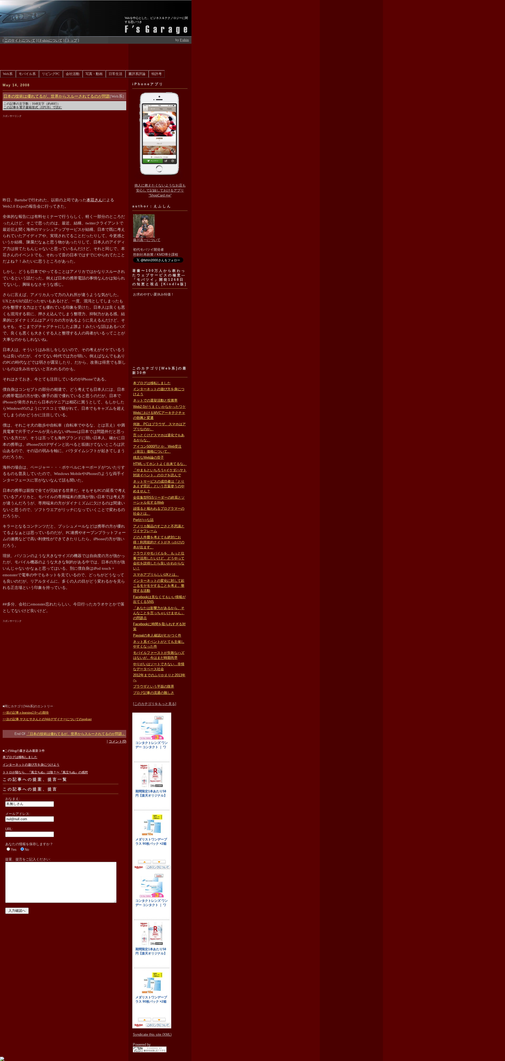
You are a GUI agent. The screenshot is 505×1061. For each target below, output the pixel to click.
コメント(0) (117, 741)
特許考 (157, 74)
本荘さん (94, 200)
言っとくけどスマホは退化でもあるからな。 (158, 437)
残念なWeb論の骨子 (148, 457)
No (27, 850)
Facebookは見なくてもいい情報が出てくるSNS (159, 599)
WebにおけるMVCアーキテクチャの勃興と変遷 (159, 415)
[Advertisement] (95, 56)
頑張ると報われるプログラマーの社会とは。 (158, 511)
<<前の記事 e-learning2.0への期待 (26, 712)
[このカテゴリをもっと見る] (154, 704)
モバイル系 (27, 74)
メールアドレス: (17, 814)
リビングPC (51, 74)
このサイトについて (19, 40)
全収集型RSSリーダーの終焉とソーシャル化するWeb (159, 500)
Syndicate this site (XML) (152, 1035)
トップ (71, 40)
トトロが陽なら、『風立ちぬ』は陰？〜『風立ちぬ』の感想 (45, 772)
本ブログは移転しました (152, 383)
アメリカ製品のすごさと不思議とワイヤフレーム (158, 528)
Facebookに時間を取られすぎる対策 (159, 626)
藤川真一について (146, 240)
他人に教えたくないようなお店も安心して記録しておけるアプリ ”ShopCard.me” (160, 190)
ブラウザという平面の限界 (153, 686)
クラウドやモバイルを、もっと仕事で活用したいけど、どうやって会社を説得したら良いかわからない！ (158, 561)
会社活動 (72, 74)
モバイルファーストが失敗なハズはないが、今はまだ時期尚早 (158, 655)
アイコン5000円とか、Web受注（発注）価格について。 (157, 449)
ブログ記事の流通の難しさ (153, 693)
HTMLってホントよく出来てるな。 (160, 464)
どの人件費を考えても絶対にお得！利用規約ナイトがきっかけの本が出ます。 (158, 542)
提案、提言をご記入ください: (28, 859)
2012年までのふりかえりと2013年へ (159, 677)
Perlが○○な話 (143, 520)
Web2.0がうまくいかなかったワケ (159, 407)
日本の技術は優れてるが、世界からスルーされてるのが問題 (56, 96)
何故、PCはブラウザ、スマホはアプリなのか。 (159, 426)
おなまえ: (12, 799)
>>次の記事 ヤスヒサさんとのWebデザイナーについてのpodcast (47, 719)
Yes (14, 850)
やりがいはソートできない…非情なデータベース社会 (158, 666)
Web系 (8, 74)
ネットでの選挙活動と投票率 (155, 400)
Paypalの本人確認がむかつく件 (157, 635)
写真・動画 (94, 74)
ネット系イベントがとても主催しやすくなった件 (158, 644)
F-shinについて (50, 40)
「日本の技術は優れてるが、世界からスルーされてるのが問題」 (75, 734)
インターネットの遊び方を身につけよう (158, 391)
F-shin (184, 40)
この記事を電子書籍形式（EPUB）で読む (32, 107)
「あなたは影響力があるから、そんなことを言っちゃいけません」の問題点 (158, 613)
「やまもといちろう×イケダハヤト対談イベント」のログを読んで (159, 472)
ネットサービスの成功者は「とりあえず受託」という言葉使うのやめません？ (158, 486)
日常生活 (115, 74)
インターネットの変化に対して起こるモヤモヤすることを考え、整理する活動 (158, 586)
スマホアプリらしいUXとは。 (156, 575)
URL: (9, 829)
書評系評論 (136, 74)
